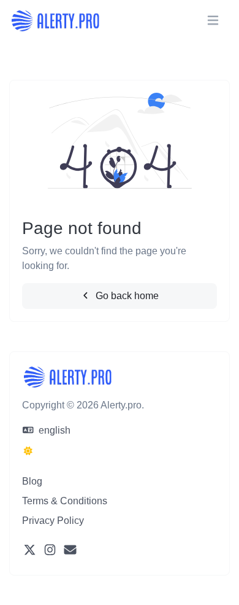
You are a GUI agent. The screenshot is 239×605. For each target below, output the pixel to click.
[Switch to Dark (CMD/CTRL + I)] (28, 451)
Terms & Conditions (64, 501)
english (53, 430)
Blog (32, 481)
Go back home (126, 296)
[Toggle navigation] (213, 21)
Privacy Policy (53, 520)
